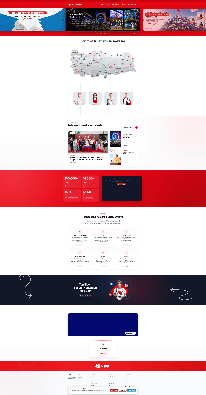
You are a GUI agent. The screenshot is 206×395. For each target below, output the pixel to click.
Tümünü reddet (114, 390)
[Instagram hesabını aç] (127, 285)
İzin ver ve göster (121, 184)
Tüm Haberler (127, 127)
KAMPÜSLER (123, 4)
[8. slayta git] (102, 33)
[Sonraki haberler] (136, 127)
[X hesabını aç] (127, 297)
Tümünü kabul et (131, 390)
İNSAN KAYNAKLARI (132, 4)
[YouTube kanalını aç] (111, 295)
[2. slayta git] (97, 33)
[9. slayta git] (104, 33)
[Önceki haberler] (133, 127)
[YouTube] (90, 296)
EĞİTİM (108, 4)
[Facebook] (85, 296)
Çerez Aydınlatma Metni (97, 391)
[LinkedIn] (88, 296)
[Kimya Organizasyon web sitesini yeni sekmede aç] (103, 366)
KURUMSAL (102, 4)
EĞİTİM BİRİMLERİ (115, 4)
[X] (83, 296)
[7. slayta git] (101, 33)
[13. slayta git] (107, 33)
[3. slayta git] (98, 33)
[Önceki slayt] (63, 20)
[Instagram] (80, 296)
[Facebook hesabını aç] (112, 284)
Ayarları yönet (122, 390)
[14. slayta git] (108, 33)
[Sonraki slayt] (143, 20)
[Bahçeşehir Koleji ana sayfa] (75, 4)
